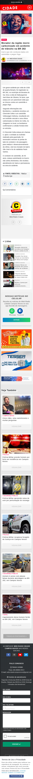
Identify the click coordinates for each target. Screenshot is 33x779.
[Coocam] (16, 378)
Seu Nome (6, 689)
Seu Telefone (8, 705)
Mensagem (7, 712)
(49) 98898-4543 (18, 670)
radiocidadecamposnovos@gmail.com (19, 672)
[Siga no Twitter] (26, 654)
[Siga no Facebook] (8, 654)
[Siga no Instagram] (14, 654)
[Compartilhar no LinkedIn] (28, 184)
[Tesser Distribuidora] (16, 361)
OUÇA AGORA (16, 2)
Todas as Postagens (16, 636)
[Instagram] (13, 222)
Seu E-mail (7, 697)
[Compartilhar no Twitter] (11, 184)
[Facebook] (20, 222)
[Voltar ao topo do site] (30, 428)
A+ (29, 82)
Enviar (15, 744)
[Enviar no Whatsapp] (16, 184)
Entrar (16, 320)
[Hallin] (16, 339)
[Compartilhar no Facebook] (5, 184)
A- (22, 82)
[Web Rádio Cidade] (16, 23)
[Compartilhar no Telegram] (22, 184)
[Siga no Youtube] (20, 654)
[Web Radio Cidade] (10, 8)
